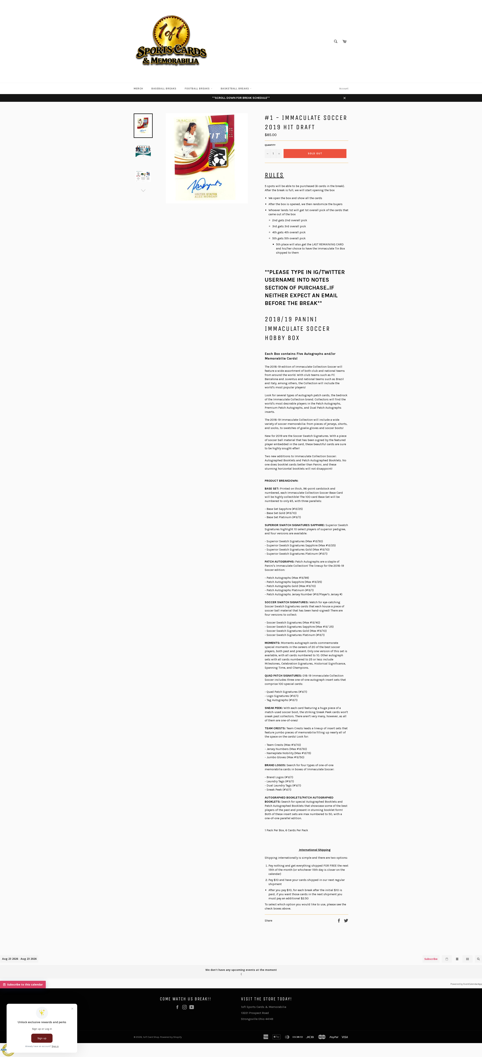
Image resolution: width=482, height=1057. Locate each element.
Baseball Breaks (163, 88)
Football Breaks (198, 88)
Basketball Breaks (235, 88)
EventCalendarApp (472, 983)
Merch (138, 88)
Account (343, 88)
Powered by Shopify (171, 1037)
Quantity (270, 145)
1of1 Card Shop (151, 1037)
